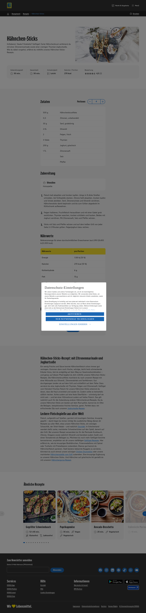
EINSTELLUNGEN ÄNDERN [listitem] (73, 324)
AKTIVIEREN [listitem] (74, 314)
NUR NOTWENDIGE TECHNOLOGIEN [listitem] (75, 319)
